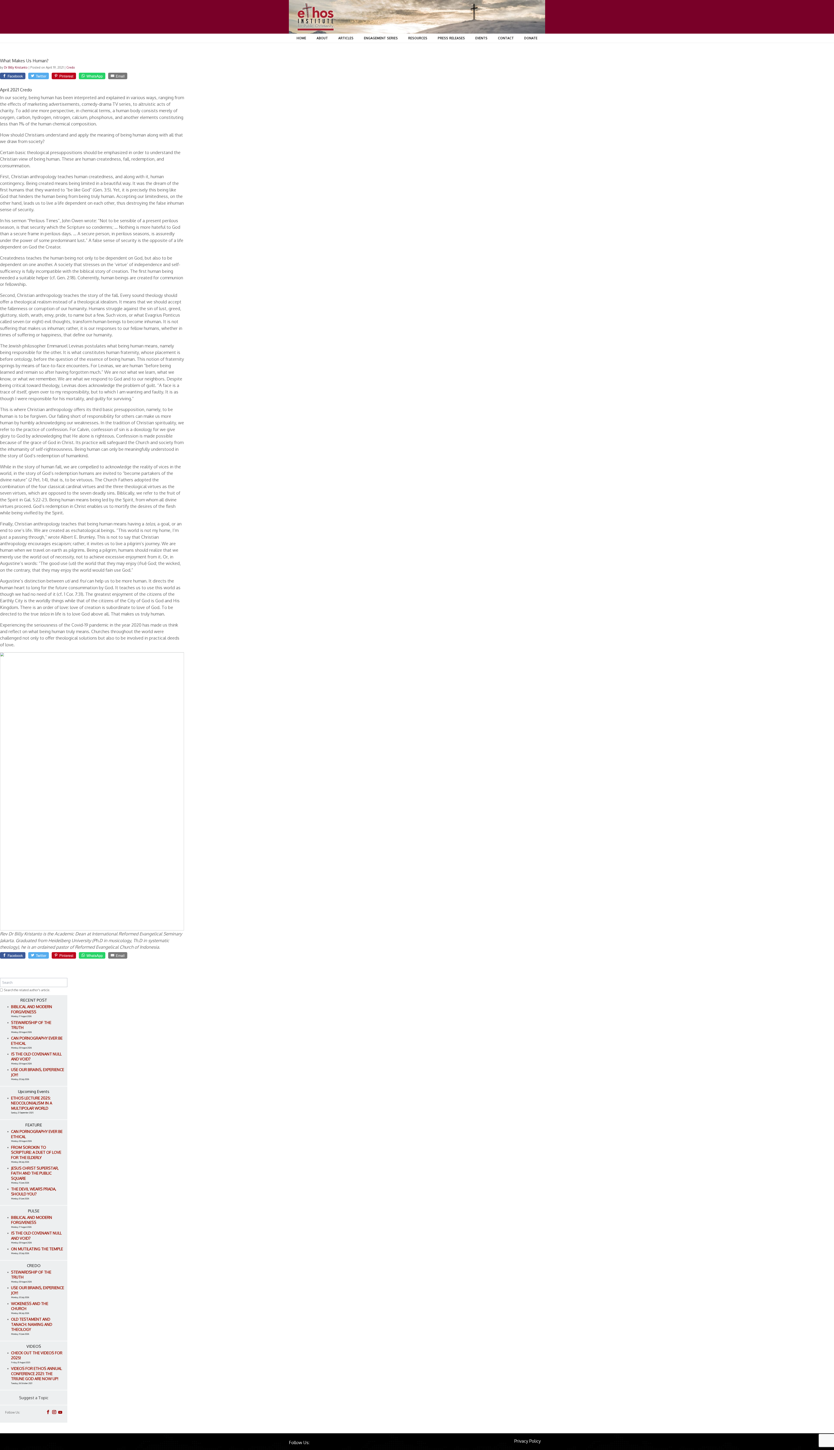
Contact (506, 38)
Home (301, 38)
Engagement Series (381, 38)
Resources (417, 38)
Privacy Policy (527, 1441)
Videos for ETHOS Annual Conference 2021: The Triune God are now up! (36, 1373)
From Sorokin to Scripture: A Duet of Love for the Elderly (36, 1152)
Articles (346, 38)
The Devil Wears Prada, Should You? (33, 1192)
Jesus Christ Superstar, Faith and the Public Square (35, 1173)
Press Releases (451, 38)
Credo (70, 67)
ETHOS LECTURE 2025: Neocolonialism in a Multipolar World (31, 1103)
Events (481, 38)
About (322, 38)
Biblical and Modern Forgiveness (31, 1009)
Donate (531, 38)
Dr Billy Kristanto (16, 67)
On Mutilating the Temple (37, 1248)
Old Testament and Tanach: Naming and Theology (31, 1324)
